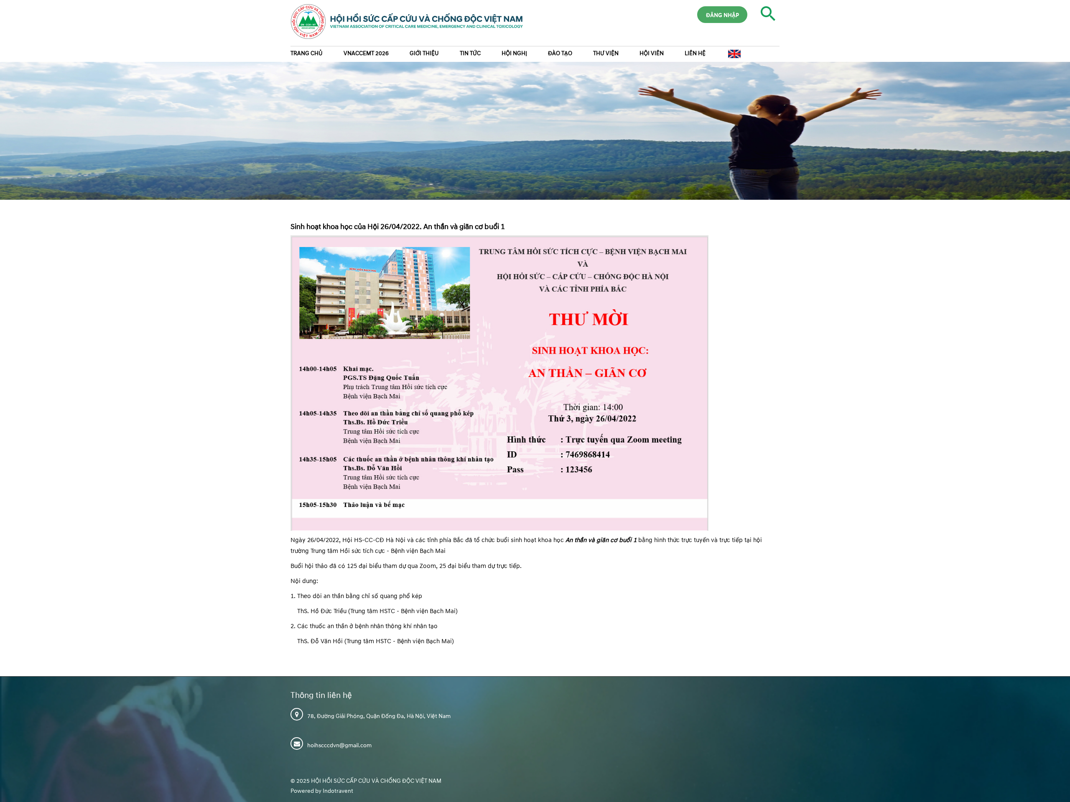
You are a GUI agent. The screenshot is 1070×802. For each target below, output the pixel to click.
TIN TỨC (470, 53)
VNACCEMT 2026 (366, 53)
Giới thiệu (424, 53)
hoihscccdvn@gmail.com (339, 745)
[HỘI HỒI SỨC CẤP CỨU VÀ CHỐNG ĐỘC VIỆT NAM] (403, 24)
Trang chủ (306, 53)
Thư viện (606, 53)
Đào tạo (560, 53)
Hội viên (651, 53)
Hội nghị (514, 53)
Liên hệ (695, 53)
